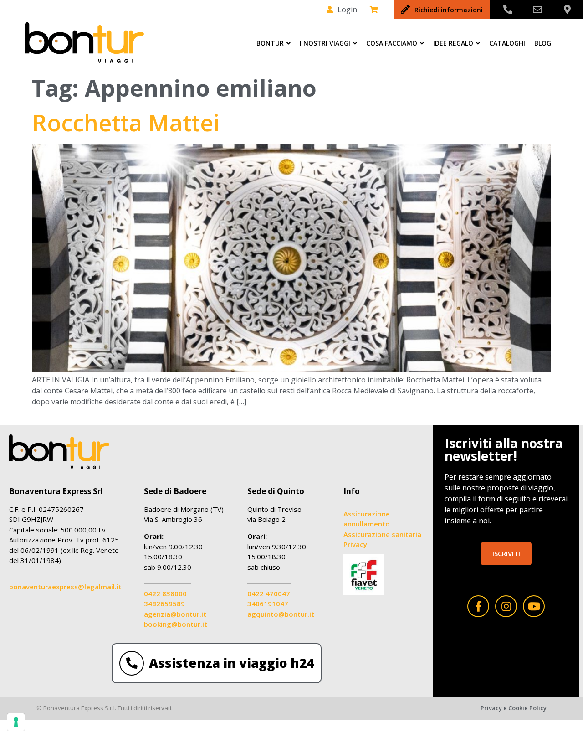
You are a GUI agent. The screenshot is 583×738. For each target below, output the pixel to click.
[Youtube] (534, 606)
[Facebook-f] (478, 606)
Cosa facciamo (391, 43)
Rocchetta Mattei (126, 122)
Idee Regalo (453, 43)
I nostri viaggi (325, 43)
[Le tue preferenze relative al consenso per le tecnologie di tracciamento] (16, 722)
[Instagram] (506, 606)
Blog (542, 43)
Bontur (270, 43)
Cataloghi (507, 43)
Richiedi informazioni (448, 9)
